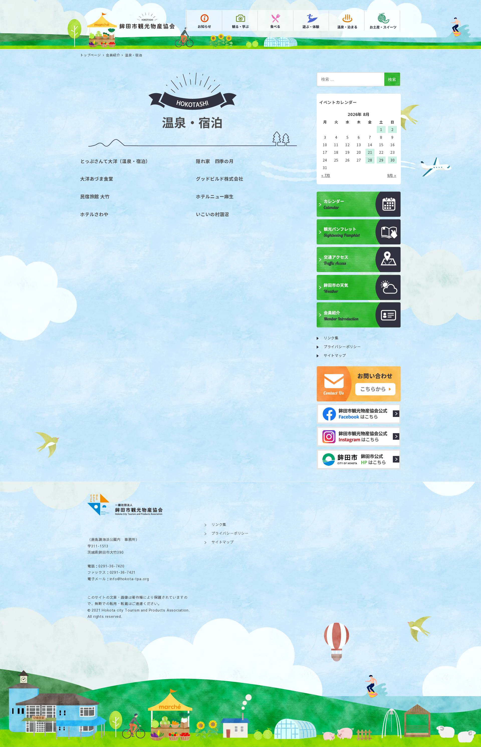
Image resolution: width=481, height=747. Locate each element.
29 (381, 160)
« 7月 (325, 175)
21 (370, 152)
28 (370, 160)
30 (392, 160)
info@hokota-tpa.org (129, 578)
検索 (392, 79)
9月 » (391, 175)
